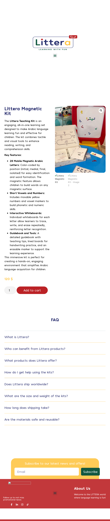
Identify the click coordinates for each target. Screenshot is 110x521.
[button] (55, 55)
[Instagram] (22, 504)
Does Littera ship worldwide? (26, 384)
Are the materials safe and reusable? (31, 419)
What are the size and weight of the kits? (36, 396)
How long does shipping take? (26, 408)
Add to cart (32, 290)
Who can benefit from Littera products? (34, 349)
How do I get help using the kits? (29, 372)
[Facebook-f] (11, 504)
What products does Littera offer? (30, 360)
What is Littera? (16, 337)
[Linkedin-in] (17, 504)
